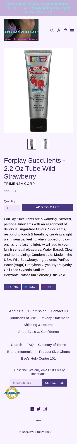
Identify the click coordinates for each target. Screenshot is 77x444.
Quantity (9, 201)
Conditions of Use (22, 318)
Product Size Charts (54, 352)
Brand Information (21, 352)
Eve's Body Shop (40, 431)
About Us (16, 311)
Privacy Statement (54, 318)
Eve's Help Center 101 (38, 358)
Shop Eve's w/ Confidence (38, 332)
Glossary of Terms (52, 345)
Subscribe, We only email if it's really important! (39, 372)
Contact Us (59, 311)
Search (16, 345)
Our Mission (37, 311)
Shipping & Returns (39, 325)
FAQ (30, 345)
